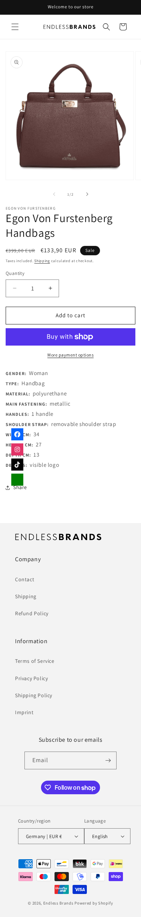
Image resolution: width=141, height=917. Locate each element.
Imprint (24, 712)
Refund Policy (32, 613)
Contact (24, 579)
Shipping (42, 260)
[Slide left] (54, 194)
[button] (15, 27)
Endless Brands (58, 903)
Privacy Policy (31, 678)
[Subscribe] (108, 760)
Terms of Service (35, 661)
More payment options (70, 355)
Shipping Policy (33, 695)
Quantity (15, 273)
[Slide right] (87, 194)
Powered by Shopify (93, 903)
